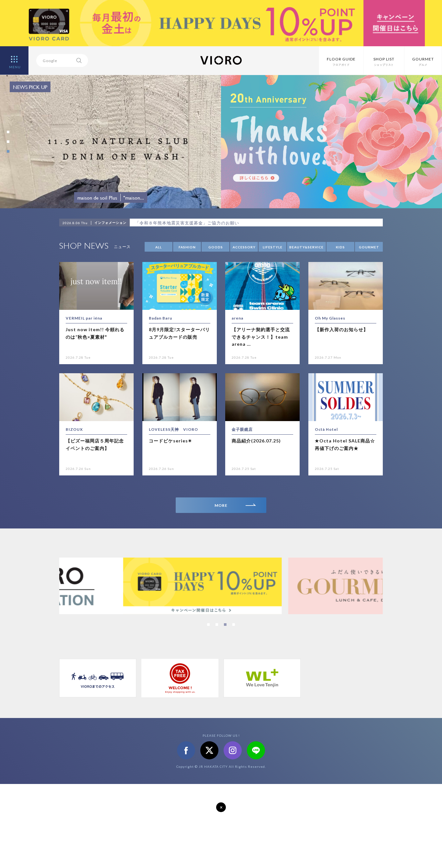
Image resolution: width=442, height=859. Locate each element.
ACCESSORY (244, 247)
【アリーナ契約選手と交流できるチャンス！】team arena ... (261, 337)
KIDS (340, 247)
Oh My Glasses (330, 318)
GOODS (215, 247)
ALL (158, 247)
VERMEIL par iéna (84, 318)
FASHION (187, 247)
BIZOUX (74, 429)
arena (237, 318)
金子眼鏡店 (242, 429)
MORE (221, 505)
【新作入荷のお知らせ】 (341, 329)
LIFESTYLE (272, 247)
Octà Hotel (326, 429)
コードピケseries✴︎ (170, 440)
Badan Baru (160, 318)
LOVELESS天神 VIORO (173, 429)
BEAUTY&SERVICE (306, 247)
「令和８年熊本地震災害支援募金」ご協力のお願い (187, 223)
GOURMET (369, 247)
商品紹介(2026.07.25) (256, 440)
